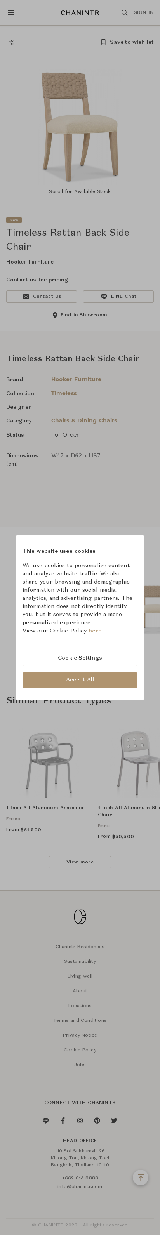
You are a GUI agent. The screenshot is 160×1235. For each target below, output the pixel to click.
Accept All (80, 680)
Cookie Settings (80, 658)
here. (96, 631)
